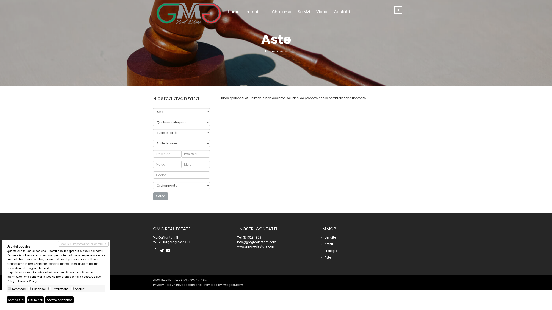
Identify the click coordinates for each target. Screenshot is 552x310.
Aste (328, 257)
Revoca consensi (189, 285)
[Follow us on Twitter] (163, 251)
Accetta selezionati (59, 300)
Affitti (329, 244)
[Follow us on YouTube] (169, 251)
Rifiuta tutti (35, 300)
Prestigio (331, 251)
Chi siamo (281, 11)
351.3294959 (252, 237)
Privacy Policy (163, 285)
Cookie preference (58, 276)
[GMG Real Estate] (189, 12)
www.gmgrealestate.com (256, 246)
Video (321, 11)
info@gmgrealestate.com (256, 242)
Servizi (304, 11)
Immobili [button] (254, 11)
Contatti (342, 11)
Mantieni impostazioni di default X (83, 244)
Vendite (330, 237)
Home (233, 11)
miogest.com (233, 285)
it (398, 10)
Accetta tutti (16, 300)
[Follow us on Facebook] (156, 251)
